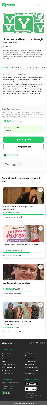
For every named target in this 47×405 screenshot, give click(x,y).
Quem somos (6, 353)
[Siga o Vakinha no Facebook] (33, 343)
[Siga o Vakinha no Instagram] (29, 343)
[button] (23, 23)
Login (3, 361)
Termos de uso (6, 370)
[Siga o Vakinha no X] (41, 343)
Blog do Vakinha (29, 364)
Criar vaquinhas (6, 359)
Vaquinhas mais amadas (9, 364)
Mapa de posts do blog (31, 367)
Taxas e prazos (29, 356)
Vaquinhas (5, 356)
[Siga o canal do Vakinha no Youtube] (37, 343)
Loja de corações (30, 359)
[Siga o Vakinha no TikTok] (44, 343)
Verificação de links (7, 373)
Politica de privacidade (8, 367)
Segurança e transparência (33, 370)
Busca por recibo (30, 373)
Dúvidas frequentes (31, 353)
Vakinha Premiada (30, 361)
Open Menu (43, 5)
